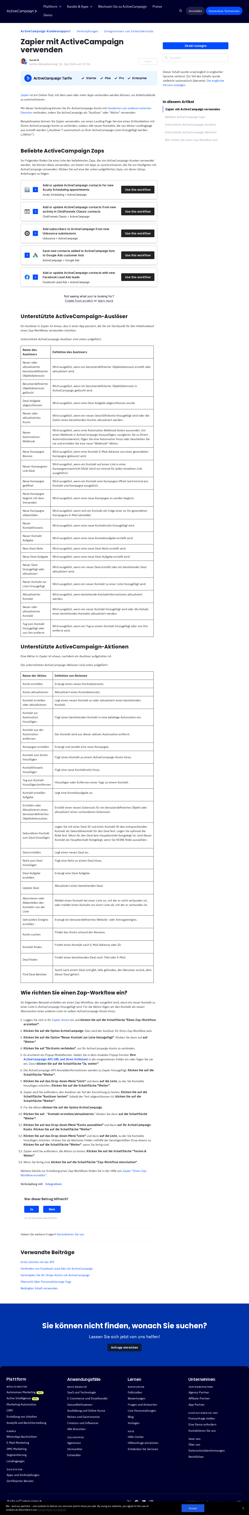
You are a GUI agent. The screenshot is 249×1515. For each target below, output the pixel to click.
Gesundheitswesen (79, 1404)
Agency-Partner (198, 1392)
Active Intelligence (19, 1398)
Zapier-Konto (60, 1020)
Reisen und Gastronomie (83, 1417)
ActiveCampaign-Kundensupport (46, 31)
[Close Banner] (243, 1508)
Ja (31, 1209)
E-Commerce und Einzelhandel (87, 1398)
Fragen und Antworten (142, 1404)
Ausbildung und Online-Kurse (86, 1411)
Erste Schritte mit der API (37, 1262)
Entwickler (74, 1455)
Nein (52, 1209)
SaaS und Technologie (81, 1392)
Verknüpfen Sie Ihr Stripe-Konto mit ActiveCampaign (55, 1275)
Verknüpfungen (87, 31)
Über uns (194, 1444)
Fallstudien (135, 1392)
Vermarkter (74, 1449)
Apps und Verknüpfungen (23, 1475)
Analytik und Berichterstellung (26, 1423)
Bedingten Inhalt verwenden (39, 1288)
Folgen (148, 61)
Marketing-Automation (21, 1404)
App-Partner (196, 1404)
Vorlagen (133, 1423)
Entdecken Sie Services (143, 1449)
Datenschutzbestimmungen (206, 1450)
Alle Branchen (76, 1429)
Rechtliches (196, 1456)
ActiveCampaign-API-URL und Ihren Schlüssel (56, 1059)
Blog (130, 1417)
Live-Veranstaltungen (142, 1411)
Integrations (53, 1184)
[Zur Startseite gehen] (22, 11)
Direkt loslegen (196, 46)
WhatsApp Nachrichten (22, 1436)
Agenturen (74, 1443)
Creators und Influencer (83, 1423)
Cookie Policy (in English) (52, 1509)
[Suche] (180, 11)
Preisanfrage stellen (201, 1418)
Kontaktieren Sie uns (70, 1234)
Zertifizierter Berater (20, 1481)
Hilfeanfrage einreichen (143, 1443)
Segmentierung (16, 1455)
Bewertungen (136, 1398)
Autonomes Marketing (21, 1392)
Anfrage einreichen (124, 1347)
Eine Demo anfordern (202, 1424)
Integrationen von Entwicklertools (128, 31)
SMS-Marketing (16, 1449)
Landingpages (16, 1461)
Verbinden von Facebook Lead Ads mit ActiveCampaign (57, 1268)
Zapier (25, 95)
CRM (10, 1410)
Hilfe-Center (136, 1437)
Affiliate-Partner (199, 1398)
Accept (193, 1508)
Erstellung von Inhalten (22, 1416)
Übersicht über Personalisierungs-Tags (46, 1281)
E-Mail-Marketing (18, 1442)
